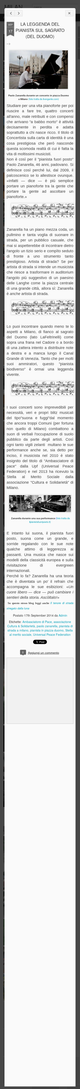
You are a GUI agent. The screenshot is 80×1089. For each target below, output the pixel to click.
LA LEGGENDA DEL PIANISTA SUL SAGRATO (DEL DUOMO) (40, 30)
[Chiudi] (69, 13)
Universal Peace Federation (52, 634)
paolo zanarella (47, 626)
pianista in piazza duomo (47, 630)
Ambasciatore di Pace (37, 622)
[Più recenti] (11, 13)
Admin (63, 615)
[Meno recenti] (19, 13)
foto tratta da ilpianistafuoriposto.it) (49, 519)
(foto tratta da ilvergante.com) (43, 99)
